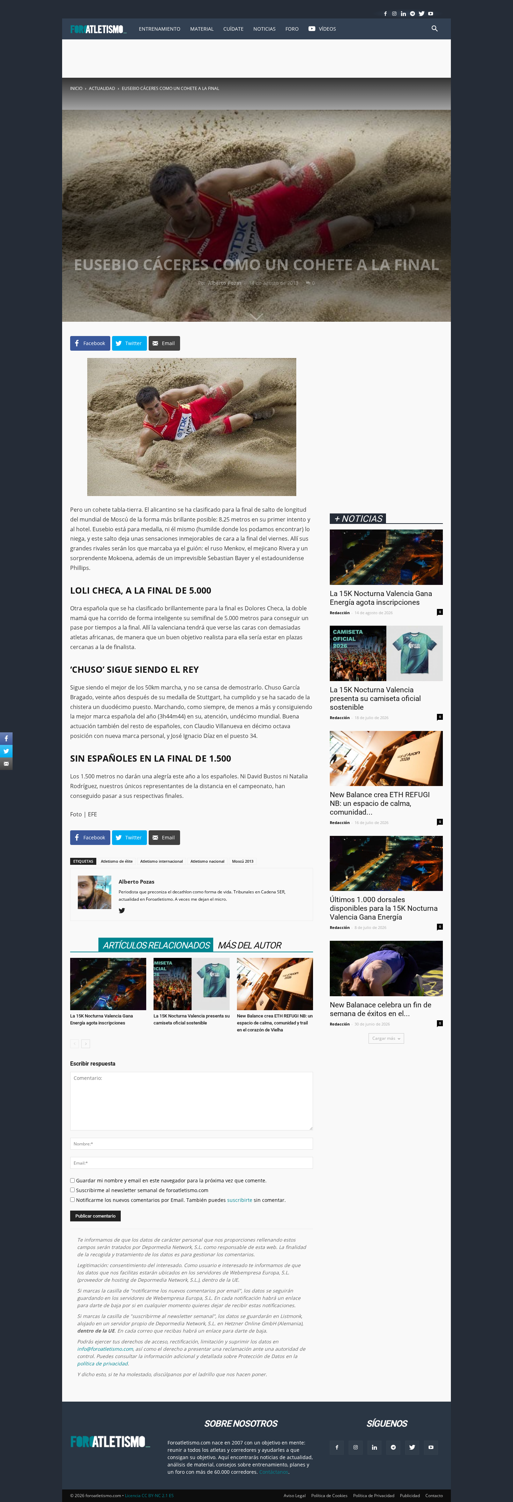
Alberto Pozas (224, 283)
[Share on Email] (6, 763)
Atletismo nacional (207, 861)
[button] (434, 29)
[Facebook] (385, 13)
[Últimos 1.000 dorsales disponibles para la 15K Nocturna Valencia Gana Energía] (386, 863)
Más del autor (249, 945)
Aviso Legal (295, 1496)
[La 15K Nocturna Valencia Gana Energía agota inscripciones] (108, 984)
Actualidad (102, 88)
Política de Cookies (329, 1496)
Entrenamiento (159, 28)
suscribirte (239, 1200)
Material (202, 28)
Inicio (76, 88)
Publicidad (410, 1496)
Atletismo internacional (161, 861)
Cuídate (233, 28)
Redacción (340, 612)
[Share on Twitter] (6, 751)
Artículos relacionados (156, 945)
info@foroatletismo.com (105, 1348)
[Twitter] (422, 13)
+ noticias (358, 518)
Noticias (264, 28)
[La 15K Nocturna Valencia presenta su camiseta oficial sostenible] (192, 984)
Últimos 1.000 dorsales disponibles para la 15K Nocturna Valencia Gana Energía (384, 908)
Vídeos (327, 28)
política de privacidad (102, 1363)
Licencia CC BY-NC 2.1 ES (149, 1496)
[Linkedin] (404, 13)
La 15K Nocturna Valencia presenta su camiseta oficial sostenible (375, 698)
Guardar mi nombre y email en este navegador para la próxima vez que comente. (171, 1180)
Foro (292, 28)
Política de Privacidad (373, 1496)
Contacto (434, 1496)
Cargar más (383, 1038)
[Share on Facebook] (6, 738)
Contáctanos (273, 1472)
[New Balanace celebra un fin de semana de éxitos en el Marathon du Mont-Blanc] (386, 968)
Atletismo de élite (117, 861)
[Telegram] (413, 13)
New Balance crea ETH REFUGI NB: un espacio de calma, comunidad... (380, 803)
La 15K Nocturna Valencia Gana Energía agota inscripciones (381, 598)
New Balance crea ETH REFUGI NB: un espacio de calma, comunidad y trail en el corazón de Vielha (275, 1022)
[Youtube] (431, 13)
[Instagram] (395, 13)
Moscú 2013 (242, 861)
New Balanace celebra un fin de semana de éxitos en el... (380, 1009)
